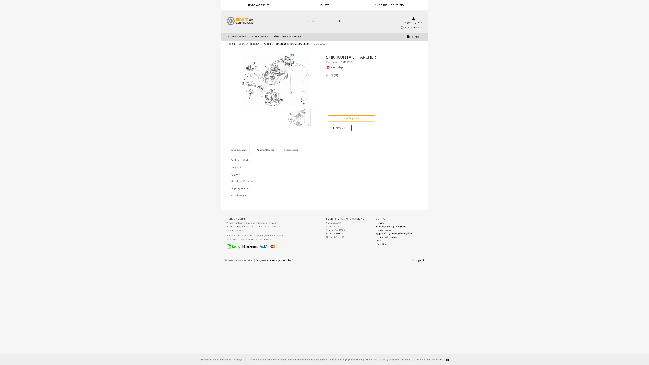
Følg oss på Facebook (288, 36)
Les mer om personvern (258, 239)
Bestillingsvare (351, 118)
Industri (267, 43)
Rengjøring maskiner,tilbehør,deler (292, 43)
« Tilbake (230, 44)
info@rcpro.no (341, 233)
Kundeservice (260, 36)
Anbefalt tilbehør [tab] (265, 149)
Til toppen (417, 260)
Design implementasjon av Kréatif (274, 260)
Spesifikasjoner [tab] (239, 149)
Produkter (254, 43)
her (440, 359)
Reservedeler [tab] (291, 149)
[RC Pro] (240, 21)
